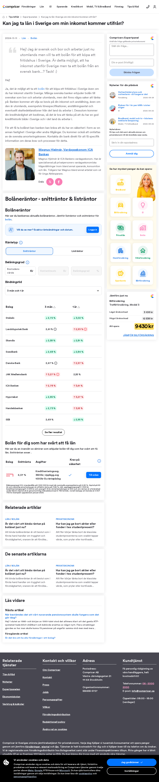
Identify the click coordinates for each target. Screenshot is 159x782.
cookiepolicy (85, 774)
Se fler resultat (53, 432)
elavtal (45, 746)
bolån (41, 88)
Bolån (34, 38)
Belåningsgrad (14, 262)
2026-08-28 (148, 98)
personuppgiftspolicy (25, 777)
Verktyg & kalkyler (13, 704)
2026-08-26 (148, 111)
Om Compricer (51, 670)
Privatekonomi (65, 519)
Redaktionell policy (54, 722)
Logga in (92, 230)
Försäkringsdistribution (56, 714)
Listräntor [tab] (77, 251)
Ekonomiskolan (11, 697)
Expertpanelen (30, 17)
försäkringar (32, 746)
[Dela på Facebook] (58, 182)
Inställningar (132, 771)
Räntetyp (11, 242)
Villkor (46, 707)
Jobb (46, 692)
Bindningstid (13, 282)
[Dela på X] (50, 182)
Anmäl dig (132, 153)
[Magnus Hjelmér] (20, 167)
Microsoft (64, 770)
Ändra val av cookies (55, 729)
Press (46, 685)
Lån (24, 38)
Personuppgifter (52, 699)
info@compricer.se (143, 691)
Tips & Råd (14, 17)
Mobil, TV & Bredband (128, 124)
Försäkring (122, 98)
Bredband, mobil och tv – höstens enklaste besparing (135, 119)
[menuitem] (11, 7)
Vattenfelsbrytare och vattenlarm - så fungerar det (133, 93)
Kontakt (47, 677)
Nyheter (7, 682)
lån (57, 746)
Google (38, 770)
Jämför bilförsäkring (138, 335)
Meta (30, 770)
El (119, 111)
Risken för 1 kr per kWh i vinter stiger (134, 106)
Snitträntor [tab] (29, 251)
